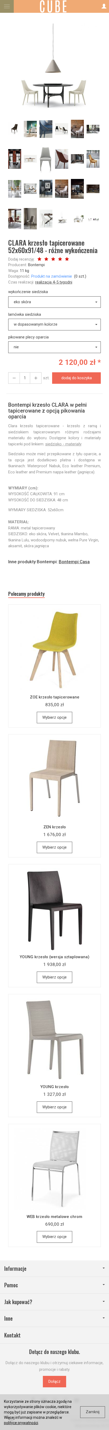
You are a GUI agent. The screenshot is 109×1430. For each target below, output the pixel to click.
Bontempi (36, 264)
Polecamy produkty (26, 593)
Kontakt (12, 1335)
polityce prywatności (21, 1423)
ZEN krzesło (54, 827)
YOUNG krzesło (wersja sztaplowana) (54, 956)
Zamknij (92, 1411)
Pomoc (11, 1285)
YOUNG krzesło (54, 1086)
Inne (8, 1318)
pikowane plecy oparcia (28, 337)
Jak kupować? (18, 1302)
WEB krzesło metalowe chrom (54, 1216)
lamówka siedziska (24, 314)
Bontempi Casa (74, 561)
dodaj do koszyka (76, 378)
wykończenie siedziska (28, 291)
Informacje (15, 1268)
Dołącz (54, 1381)
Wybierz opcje (54, 717)
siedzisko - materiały (63, 444)
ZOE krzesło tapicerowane (54, 697)
